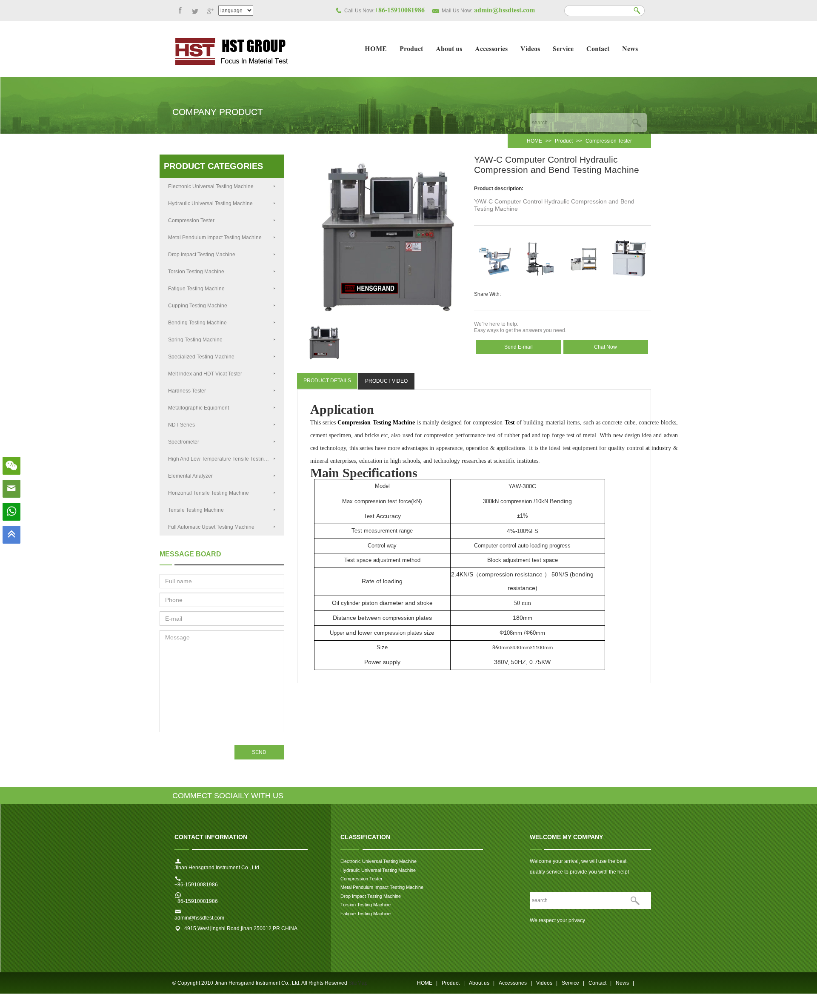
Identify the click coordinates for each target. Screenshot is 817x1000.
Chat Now (605, 347)
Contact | (599, 983)
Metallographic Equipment (198, 408)
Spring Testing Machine (195, 340)
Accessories (491, 49)
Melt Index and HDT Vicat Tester (205, 374)
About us (449, 49)
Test (510, 422)
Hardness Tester (187, 391)
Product (411, 49)
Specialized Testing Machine (201, 357)
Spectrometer (183, 442)
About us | (481, 983)
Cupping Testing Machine (197, 306)
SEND (259, 752)
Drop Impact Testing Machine (201, 255)
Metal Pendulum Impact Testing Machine (215, 238)
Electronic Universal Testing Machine (211, 186)
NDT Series (181, 425)
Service (563, 49)
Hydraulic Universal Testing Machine (210, 203)
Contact (597, 49)
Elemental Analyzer (190, 476)
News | (625, 983)
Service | (573, 983)
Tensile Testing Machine (196, 510)
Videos (530, 49)
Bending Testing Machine (197, 323)
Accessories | (515, 983)
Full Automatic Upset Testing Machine (211, 527)
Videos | (546, 983)
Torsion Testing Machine (197, 272)
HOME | (427, 983)
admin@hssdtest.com (199, 918)
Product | (453, 983)
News (630, 49)
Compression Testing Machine (376, 422)
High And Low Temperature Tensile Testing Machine (226, 459)
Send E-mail (518, 347)
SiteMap (358, 983)
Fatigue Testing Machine (196, 289)
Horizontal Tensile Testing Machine (208, 493)
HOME (376, 49)
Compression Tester (609, 141)
